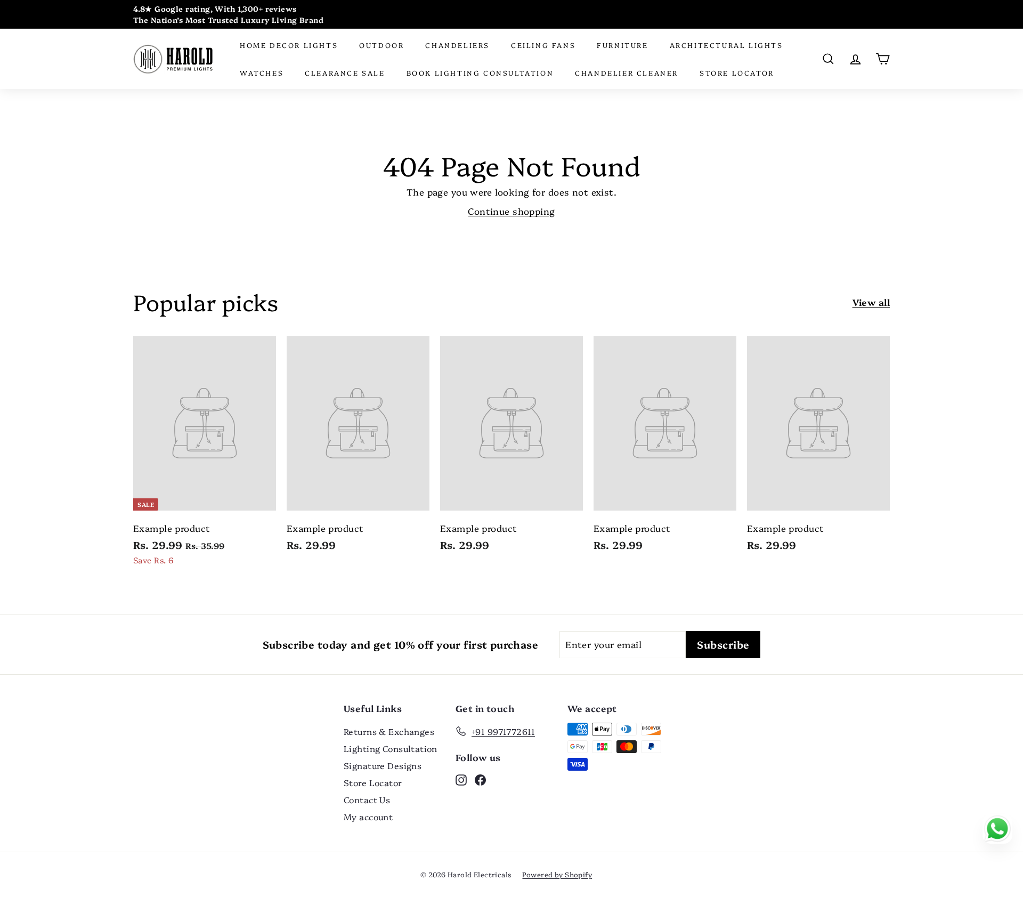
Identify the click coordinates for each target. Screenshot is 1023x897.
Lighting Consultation (390, 748)
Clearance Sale (345, 72)
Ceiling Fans (543, 45)
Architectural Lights (726, 45)
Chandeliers (457, 45)
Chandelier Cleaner (626, 72)
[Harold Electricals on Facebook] (480, 779)
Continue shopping (511, 211)
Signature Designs (382, 765)
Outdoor (381, 45)
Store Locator (737, 72)
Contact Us (367, 799)
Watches (261, 72)
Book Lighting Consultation (480, 72)
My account (368, 816)
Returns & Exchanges (389, 731)
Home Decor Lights (289, 45)
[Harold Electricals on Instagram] (461, 779)
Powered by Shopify (557, 874)
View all (871, 302)
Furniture (622, 45)
